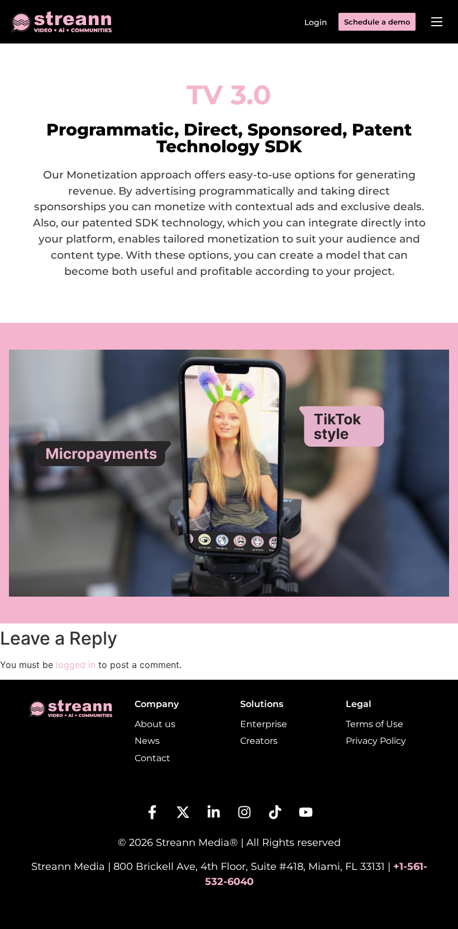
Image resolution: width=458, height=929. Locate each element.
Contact (152, 758)
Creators (259, 741)
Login (315, 22)
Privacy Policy (376, 741)
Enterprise (263, 724)
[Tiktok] (275, 812)
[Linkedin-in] (214, 812)
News (147, 741)
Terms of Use (374, 724)
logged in (76, 664)
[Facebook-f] (152, 812)
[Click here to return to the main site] (61, 21)
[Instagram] (245, 812)
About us (155, 724)
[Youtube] (306, 812)
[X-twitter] (183, 812)
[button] (437, 22)
